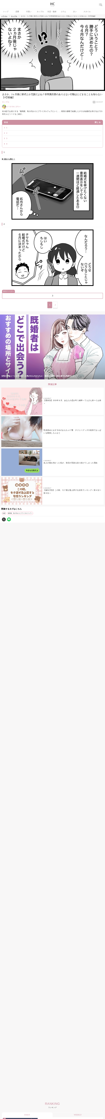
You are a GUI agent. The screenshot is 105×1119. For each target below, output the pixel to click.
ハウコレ (4, 16)
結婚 (4, 513)
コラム (63, 12)
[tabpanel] (52, 347)
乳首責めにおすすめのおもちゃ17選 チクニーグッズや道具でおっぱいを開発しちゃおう (72, 431)
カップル (40, 12)
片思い (29, 12)
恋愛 (17, 12)
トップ (5, 12)
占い (75, 12)
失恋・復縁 (51, 12)
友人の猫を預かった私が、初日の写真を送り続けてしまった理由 (70, 463)
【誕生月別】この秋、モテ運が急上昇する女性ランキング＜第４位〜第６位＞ (72, 491)
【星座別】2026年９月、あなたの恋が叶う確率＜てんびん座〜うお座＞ (72, 401)
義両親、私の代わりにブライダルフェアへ (20, 513)
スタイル (87, 12)
